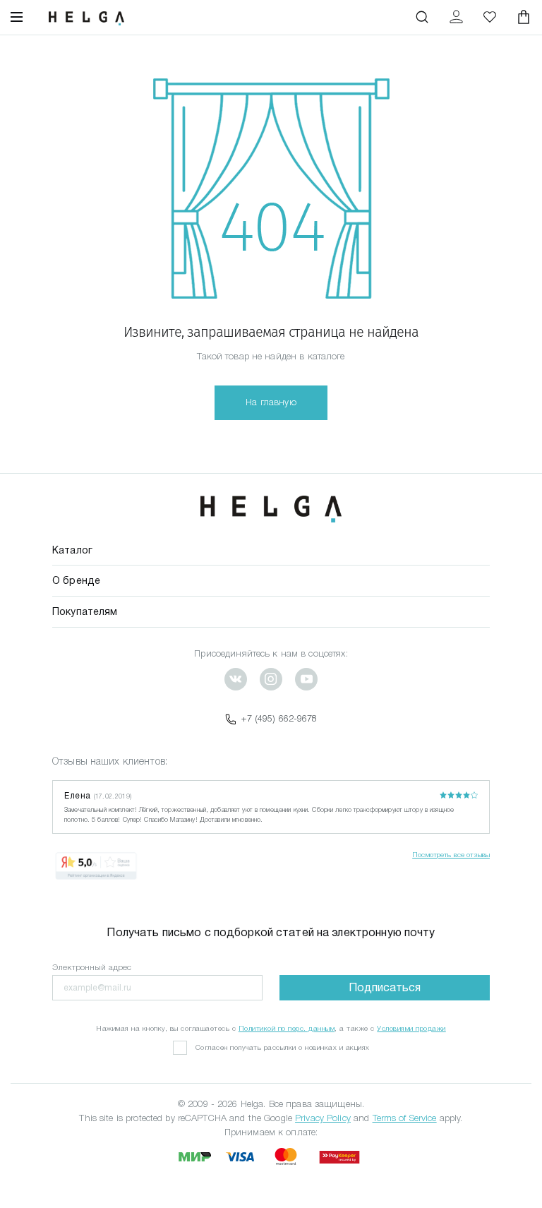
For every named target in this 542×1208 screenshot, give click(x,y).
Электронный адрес (91, 967)
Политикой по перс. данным (287, 1028)
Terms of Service (405, 1118)
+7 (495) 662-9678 (279, 718)
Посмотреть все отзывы (451, 855)
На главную (271, 402)
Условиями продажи (411, 1028)
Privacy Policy (323, 1118)
